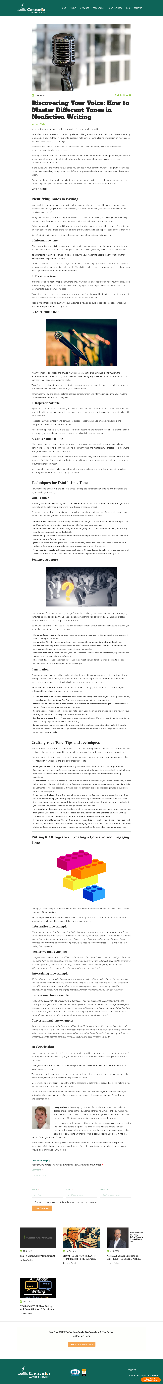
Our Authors (115, 8)
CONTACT (132, 1370)
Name (35, 1189)
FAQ (128, 8)
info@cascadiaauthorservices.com (143, 1375)
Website (104, 1189)
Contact (138, 8)
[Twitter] (118, 95)
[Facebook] (115, 95)
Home (63, 8)
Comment (37, 1169)
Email (69, 1189)
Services (84, 8)
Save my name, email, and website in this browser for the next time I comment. (66, 1202)
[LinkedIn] (121, 95)
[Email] (127, 95)
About (73, 8)
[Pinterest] (124, 95)
